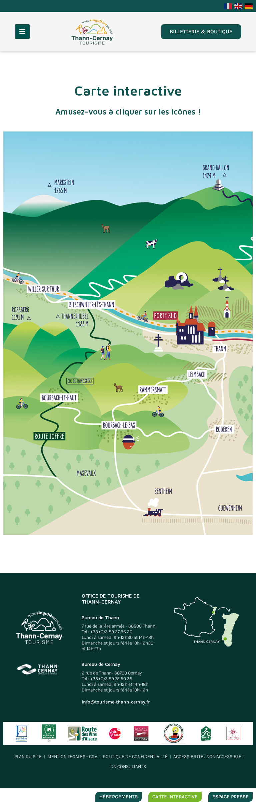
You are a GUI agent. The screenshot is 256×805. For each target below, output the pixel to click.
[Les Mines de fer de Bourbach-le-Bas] (131, 442)
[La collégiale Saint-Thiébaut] (187, 320)
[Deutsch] (249, 5)
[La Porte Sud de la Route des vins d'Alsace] (211, 329)
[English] (238, 5)
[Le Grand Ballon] (218, 185)
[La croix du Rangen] (226, 283)
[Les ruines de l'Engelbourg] (179, 281)
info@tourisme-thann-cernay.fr (116, 702)
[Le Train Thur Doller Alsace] (153, 507)
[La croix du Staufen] (158, 343)
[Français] (228, 5)
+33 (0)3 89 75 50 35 (111, 678)
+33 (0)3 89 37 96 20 (111, 632)
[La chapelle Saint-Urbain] (227, 306)
